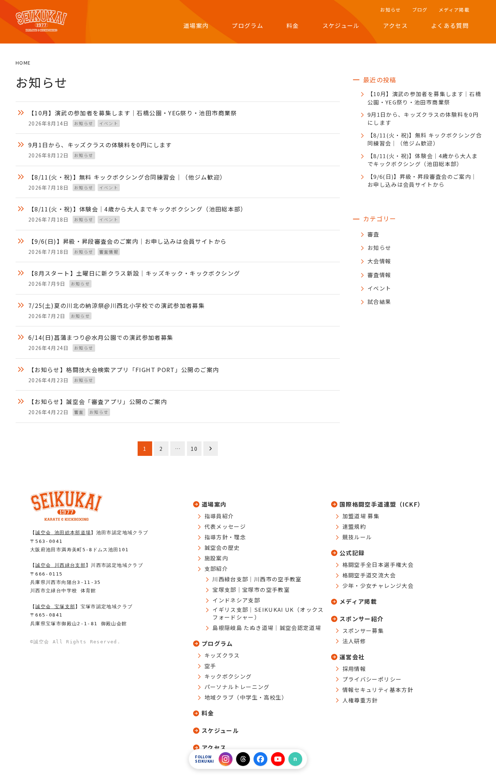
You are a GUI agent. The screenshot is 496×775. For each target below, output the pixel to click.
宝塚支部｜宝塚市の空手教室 (251, 589)
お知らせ (379, 247)
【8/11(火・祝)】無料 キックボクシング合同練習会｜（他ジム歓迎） (424, 139)
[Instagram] (226, 759)
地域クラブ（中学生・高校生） (246, 697)
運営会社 (352, 656)
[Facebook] (261, 759)
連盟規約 (354, 526)
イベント (379, 288)
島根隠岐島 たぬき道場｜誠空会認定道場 (266, 627)
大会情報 (379, 261)
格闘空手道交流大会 (369, 575)
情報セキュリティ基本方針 (377, 689)
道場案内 (214, 504)
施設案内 (216, 558)
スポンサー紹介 (362, 618)
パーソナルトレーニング (237, 687)
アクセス (214, 747)
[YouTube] (278, 759)
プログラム (217, 643)
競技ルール (357, 537)
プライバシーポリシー (372, 679)
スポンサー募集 (363, 630)
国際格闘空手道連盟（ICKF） (382, 504)
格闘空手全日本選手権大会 (378, 564)
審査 (373, 234)
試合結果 (379, 301)
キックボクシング (228, 676)
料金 (208, 713)
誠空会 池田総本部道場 (63, 532)
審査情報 (379, 275)
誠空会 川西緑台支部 (60, 565)
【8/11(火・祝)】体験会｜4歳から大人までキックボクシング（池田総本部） (422, 160)
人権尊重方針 (360, 700)
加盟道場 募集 (361, 516)
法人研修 (354, 641)
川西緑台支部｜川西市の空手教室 (256, 579)
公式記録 (352, 552)
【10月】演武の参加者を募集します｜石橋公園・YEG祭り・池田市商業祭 (424, 98)
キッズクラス (222, 655)
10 (194, 448)
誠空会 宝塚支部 (55, 606)
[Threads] (243, 759)
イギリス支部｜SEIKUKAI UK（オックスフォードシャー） (268, 613)
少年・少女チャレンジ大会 (378, 585)
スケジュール (220, 730)
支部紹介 (216, 568)
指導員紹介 (219, 516)
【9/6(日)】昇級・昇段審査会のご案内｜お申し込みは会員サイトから (422, 181)
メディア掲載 (358, 601)
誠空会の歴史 (222, 547)
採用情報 (354, 668)
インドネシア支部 (236, 600)
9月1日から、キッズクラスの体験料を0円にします (423, 119)
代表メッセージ (225, 526)
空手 (210, 665)
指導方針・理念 (225, 537)
